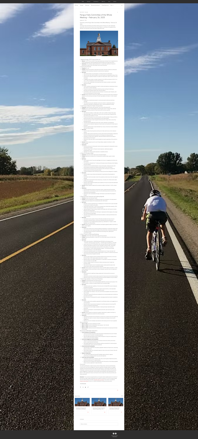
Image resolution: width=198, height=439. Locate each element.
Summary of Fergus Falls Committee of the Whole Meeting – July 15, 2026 (115, 408)
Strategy (81, 5)
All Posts (76, 5)
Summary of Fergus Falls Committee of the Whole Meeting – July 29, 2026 (81, 408)
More (112, 5)
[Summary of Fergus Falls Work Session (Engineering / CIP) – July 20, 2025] (99, 402)
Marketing (87, 5)
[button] (121, 5)
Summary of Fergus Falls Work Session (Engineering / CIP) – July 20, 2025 (99, 408)
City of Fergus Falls (83, 383)
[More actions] (117, 12)
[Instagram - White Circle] (115, 433)
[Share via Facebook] (80, 387)
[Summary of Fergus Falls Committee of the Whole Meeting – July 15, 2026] (115, 402)
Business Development (95, 5)
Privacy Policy (115, 436)
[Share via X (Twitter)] (82, 387)
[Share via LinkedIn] (85, 387)
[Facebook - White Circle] (113, 433)
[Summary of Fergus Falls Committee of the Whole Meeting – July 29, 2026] (82, 402)
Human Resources (105, 5)
